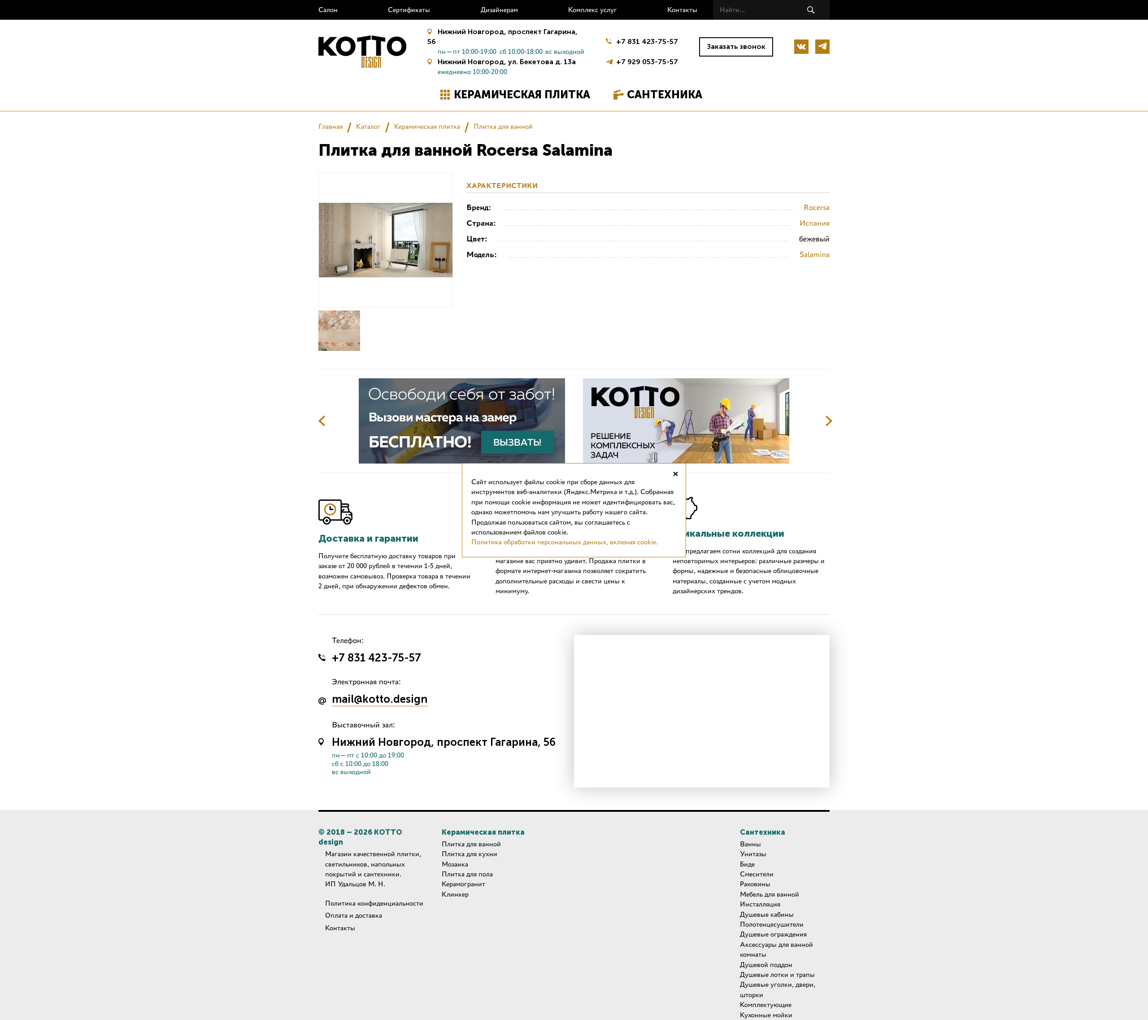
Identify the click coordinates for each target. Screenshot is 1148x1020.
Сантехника (664, 94)
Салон (328, 9)
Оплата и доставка (353, 915)
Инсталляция (760, 904)
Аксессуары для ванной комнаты (776, 949)
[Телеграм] (822, 46)
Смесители (757, 874)
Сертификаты (409, 9)
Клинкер (455, 894)
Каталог (368, 126)
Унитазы (753, 854)
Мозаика (455, 864)
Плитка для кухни (469, 854)
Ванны (750, 844)
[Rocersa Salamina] (339, 331)
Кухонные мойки (766, 1015)
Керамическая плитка (522, 94)
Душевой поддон (766, 964)
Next (828, 421)
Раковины (755, 884)
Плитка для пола (467, 874)
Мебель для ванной (769, 894)
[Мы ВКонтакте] (801, 46)
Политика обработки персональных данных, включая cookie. (564, 542)
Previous (322, 421)
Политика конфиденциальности (374, 903)
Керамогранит (463, 884)
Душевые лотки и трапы (777, 974)
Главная (330, 126)
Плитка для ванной (503, 126)
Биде (747, 864)
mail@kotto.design (380, 699)
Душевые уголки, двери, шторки (777, 989)
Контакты (682, 9)
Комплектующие (765, 1004)
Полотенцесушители (772, 924)
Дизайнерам (499, 9)
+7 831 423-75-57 (647, 41)
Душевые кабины (767, 914)
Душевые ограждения (773, 934)
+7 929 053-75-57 (647, 60)
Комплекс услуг (592, 9)
